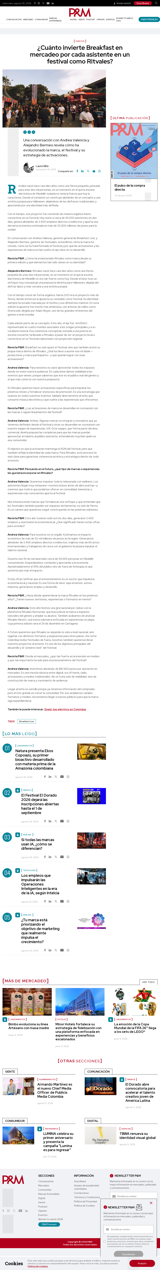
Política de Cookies (38, 1266)
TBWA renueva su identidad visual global (138, 1135)
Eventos (110, 19)
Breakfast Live (26, 721)
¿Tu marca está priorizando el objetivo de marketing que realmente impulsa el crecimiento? (40, 931)
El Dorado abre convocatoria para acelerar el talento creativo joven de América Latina (140, 1092)
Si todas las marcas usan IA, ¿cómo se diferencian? (37, 844)
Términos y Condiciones (87, 1197)
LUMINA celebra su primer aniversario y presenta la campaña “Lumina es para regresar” (58, 1141)
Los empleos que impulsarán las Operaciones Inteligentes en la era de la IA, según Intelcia (40, 884)
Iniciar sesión (123, 3)
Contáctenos (81, 1193)
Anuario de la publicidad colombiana (86, 1187)
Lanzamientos (17, 1019)
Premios (131, 1079)
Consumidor (41, 19)
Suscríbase (143, 3)
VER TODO (148, 982)
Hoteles (61, 1019)
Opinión (101, 19)
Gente (81, 19)
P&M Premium (149, 19)
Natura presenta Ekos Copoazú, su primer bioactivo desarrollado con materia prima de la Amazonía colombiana (35, 759)
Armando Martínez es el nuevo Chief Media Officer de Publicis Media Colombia (54, 1090)
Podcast (90, 19)
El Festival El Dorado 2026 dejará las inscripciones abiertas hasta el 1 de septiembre (40, 804)
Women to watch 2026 (50, 1219)
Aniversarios (51, 1129)
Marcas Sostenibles (55, 19)
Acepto (142, 1263)
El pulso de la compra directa (130, 188)
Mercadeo (28, 19)
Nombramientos (47, 1079)
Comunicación (14, 19)
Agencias (126, 1129)
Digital (73, 19)
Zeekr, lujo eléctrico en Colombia (65, 709)
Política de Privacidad (85, 1201)
